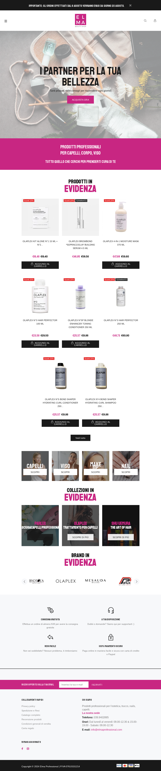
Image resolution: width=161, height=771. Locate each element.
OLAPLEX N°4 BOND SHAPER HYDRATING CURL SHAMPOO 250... (100, 402)
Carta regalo (28, 728)
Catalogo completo (31, 715)
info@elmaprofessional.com (106, 729)
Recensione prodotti (32, 719)
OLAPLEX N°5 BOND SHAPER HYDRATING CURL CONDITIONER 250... (60, 402)
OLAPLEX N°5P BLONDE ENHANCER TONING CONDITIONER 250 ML (80, 323)
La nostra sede (91, 713)
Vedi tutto (80, 438)
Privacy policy (28, 706)
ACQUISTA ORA (80, 100)
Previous (25, 582)
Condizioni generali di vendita (36, 724)
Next (136, 582)
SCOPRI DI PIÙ (40, 537)
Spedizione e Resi (30, 710)
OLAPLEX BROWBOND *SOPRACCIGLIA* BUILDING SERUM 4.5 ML (80, 244)
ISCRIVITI (97, 684)
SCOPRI (35, 472)
